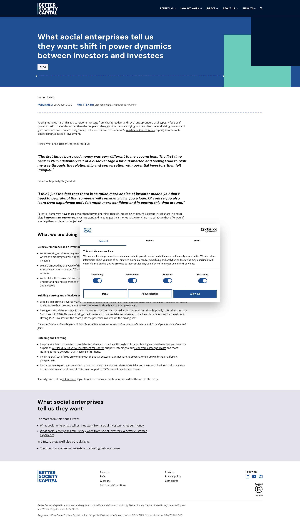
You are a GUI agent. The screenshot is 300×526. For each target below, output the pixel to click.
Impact (211, 8)
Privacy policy (173, 476)
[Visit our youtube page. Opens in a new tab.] (254, 476)
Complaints (171, 480)
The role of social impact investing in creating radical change (80, 448)
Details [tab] (150, 240)
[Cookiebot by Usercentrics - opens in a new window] (203, 230)
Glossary (105, 480)
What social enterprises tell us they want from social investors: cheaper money (92, 425)
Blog (43, 67)
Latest (51, 97)
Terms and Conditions (113, 485)
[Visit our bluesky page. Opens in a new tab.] (260, 476)
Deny (105, 293)
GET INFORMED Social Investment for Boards (78, 348)
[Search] (261, 8)
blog (40, 217)
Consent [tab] (103, 241)
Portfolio (166, 8)
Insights (248, 8)
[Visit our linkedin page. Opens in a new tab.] (247, 476)
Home (41, 97)
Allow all (195, 293)
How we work (189, 8)
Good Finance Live (64, 310)
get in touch (69, 379)
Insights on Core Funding (140, 130)
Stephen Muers (103, 105)
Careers (104, 472)
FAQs (103, 476)
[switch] (132, 281)
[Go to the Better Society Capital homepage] (48, 8)
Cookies (169, 472)
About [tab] (196, 240)
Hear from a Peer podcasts (150, 348)
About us (229, 8)
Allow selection (150, 293)
